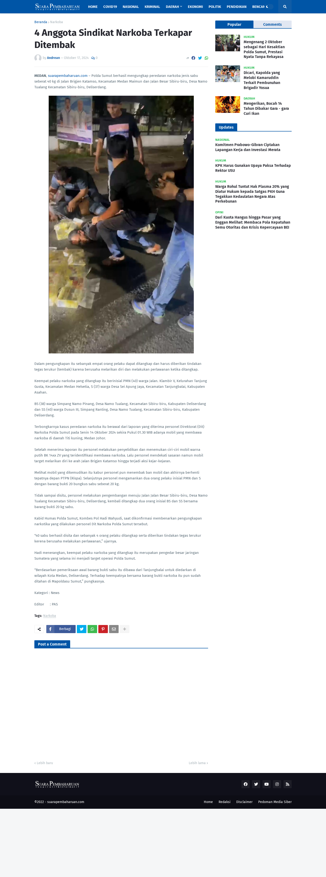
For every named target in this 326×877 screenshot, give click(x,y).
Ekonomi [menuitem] (195, 7)
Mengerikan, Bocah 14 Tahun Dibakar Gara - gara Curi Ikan (266, 108)
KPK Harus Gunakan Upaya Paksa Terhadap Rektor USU (253, 168)
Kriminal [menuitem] (152, 7)
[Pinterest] (103, 629)
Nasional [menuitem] (131, 7)
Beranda (40, 22)
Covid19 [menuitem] (110, 7)
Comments (272, 24)
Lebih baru (45, 763)
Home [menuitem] (93, 7)
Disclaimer (244, 802)
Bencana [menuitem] (260, 7)
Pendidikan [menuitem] (237, 7)
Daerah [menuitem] (172, 7)
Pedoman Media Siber (275, 802)
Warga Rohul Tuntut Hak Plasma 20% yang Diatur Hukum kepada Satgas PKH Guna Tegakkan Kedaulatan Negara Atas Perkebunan (252, 194)
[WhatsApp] (206, 58)
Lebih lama (197, 763)
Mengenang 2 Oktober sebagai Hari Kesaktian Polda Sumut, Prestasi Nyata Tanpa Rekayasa (264, 49)
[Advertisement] (143, 842)
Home (208, 802)
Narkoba (56, 22)
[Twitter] (200, 58)
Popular (234, 24)
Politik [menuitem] (215, 7)
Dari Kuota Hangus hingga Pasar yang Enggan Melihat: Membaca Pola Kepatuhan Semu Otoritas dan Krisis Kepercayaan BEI (252, 222)
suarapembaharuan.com (68, 76)
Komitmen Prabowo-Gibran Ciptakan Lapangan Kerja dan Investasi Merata (247, 147)
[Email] (114, 629)
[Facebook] (193, 58)
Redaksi (225, 802)
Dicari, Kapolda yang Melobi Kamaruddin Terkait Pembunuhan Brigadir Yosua (262, 80)
